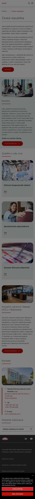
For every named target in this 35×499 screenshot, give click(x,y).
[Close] (33, 476)
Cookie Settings (17, 489)
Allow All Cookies (17, 494)
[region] (17, 486)
